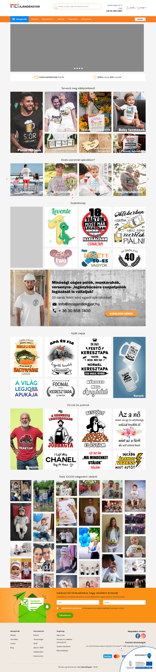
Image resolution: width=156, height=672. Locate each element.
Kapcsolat (73, 19)
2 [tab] (75, 198)
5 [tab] (83, 198)
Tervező (34, 19)
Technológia (38, 639)
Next (148, 180)
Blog (12, 648)
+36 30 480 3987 (114, 11)
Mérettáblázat (62, 651)
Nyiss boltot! (47, 19)
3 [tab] (78, 198)
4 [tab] (80, 198)
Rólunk (36, 635)
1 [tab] (73, 198)
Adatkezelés (38, 652)
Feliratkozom (65, 615)
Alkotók (61, 19)
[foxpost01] (77, 48)
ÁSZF (36, 643)
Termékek (14, 639)
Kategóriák (21, 19)
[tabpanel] (27, 179)
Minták (13, 635)
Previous (7, 180)
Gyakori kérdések (63, 646)
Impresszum (38, 656)
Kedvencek (86, 19)
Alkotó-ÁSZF (39, 648)
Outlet (140, 19)
